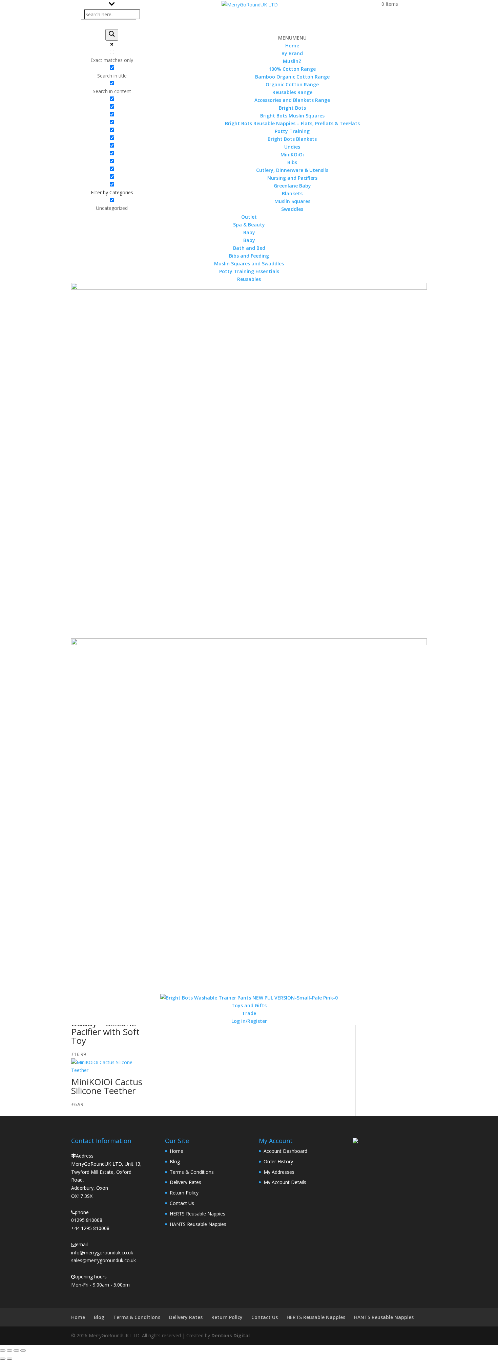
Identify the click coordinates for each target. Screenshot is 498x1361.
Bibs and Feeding (249, 256)
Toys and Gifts (249, 1005)
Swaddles (292, 209)
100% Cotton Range (292, 69)
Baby (249, 240)
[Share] (16, 1350)
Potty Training (292, 131)
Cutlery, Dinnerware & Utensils (292, 170)
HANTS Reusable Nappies (198, 1224)
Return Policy (184, 1192)
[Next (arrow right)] (9, 1359)
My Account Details (285, 1182)
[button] (292, 38)
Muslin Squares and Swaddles (249, 263)
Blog (175, 1161)
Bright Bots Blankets (292, 139)
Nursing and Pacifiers (292, 178)
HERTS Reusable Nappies (197, 1213)
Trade (249, 1013)
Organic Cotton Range (292, 84)
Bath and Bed (249, 248)
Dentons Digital (230, 1335)
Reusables (249, 279)
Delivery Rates (185, 1182)
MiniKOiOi (292, 154)
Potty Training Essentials (249, 271)
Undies (292, 147)
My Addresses (279, 1172)
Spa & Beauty (249, 224)
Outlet (249, 217)
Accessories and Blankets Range (292, 100)
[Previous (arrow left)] (2, 1359)
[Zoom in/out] (2, 1350)
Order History (278, 1161)
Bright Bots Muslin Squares (292, 115)
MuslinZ (292, 61)
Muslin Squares (292, 201)
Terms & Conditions (192, 1172)
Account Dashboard (285, 1151)
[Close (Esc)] (23, 1350)
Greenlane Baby (292, 185)
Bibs (292, 162)
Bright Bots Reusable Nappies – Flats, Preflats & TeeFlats (292, 123)
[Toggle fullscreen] (9, 1350)
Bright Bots (292, 108)
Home (292, 45)
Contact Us (182, 1203)
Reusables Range (292, 92)
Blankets (292, 193)
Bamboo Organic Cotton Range (292, 76)
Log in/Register (249, 1021)
